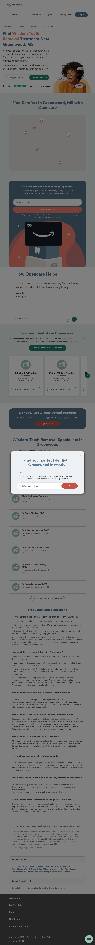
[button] (69, 486)
